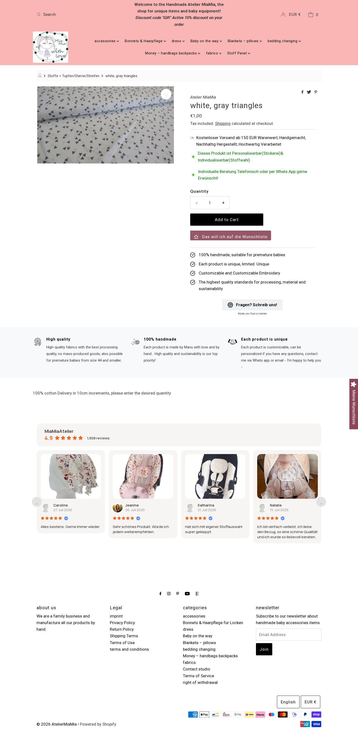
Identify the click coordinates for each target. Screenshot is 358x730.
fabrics (212, 53)
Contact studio (196, 669)
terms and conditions (129, 649)
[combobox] (81, 14)
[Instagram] (168, 593)
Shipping (223, 123)
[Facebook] (160, 593)
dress (177, 41)
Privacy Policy (122, 622)
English (288, 702)
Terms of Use (122, 642)
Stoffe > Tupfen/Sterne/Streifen (73, 76)
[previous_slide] (37, 502)
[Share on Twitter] (309, 92)
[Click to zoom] (166, 94)
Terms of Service (198, 675)
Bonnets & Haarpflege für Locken (213, 622)
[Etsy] (197, 593)
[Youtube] (187, 593)
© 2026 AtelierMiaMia (57, 724)
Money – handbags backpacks (171, 53)
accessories (105, 41)
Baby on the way (205, 41)
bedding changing (283, 41)
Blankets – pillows (244, 41)
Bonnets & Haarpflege (144, 41)
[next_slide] (321, 502)
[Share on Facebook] (302, 92)
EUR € (295, 14)
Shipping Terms (124, 635)
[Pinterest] (177, 593)
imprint (116, 616)
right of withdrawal (200, 682)
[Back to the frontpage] (40, 75)
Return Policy (122, 629)
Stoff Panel (237, 53)
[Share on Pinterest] (315, 92)
